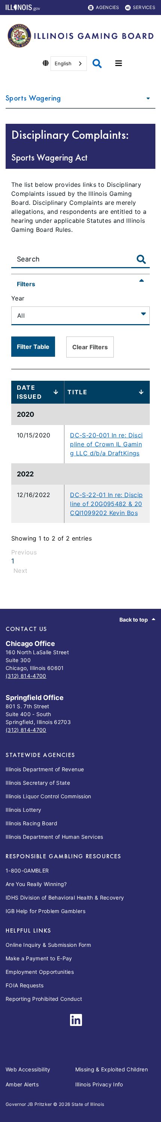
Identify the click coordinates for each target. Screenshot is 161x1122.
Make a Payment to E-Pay (39, 958)
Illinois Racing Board (31, 823)
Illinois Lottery (23, 810)
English (63, 63)
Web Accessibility (28, 1069)
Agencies (107, 7)
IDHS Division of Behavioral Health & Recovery (65, 897)
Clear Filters (90, 347)
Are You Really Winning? (36, 884)
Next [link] (20, 570)
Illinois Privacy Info (99, 1084)
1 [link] (12, 561)
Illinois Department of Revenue (45, 769)
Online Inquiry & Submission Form (48, 945)
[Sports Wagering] (146, 98)
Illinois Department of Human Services (54, 837)
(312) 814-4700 (26, 676)
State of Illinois (88, 1104)
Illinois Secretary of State (38, 783)
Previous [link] (24, 552)
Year (18, 298)
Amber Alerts (22, 1084)
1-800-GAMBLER (27, 870)
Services (144, 7)
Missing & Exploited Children (111, 1069)
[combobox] (69, 63)
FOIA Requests (24, 985)
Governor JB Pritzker (29, 1104)
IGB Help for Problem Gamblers (45, 911)
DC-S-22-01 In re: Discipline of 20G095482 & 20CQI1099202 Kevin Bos (106, 504)
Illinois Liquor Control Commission (48, 796)
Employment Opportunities (40, 972)
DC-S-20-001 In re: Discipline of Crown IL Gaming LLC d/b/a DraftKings (106, 444)
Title (77, 392)
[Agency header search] (97, 63)
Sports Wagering (33, 98)
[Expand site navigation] (118, 63)
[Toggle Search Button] (141, 260)
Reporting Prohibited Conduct (44, 999)
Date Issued (29, 392)
